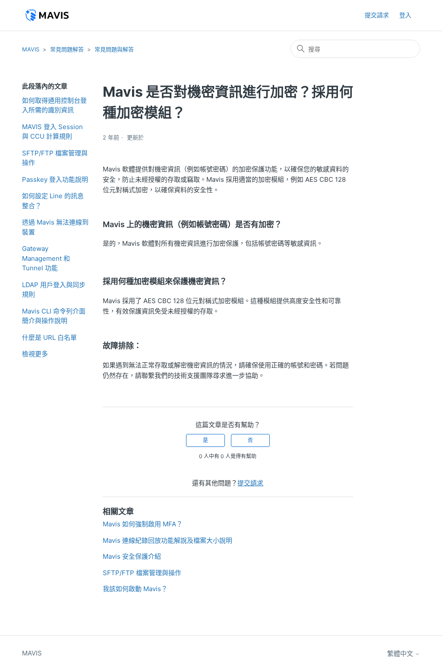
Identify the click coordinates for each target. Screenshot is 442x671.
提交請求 (377, 15)
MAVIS (30, 49)
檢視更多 (35, 354)
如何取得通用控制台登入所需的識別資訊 (54, 105)
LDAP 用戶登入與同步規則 (53, 290)
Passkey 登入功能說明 (55, 179)
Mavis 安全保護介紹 (132, 556)
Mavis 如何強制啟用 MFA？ (143, 524)
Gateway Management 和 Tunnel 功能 (46, 258)
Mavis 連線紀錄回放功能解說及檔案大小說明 (167, 540)
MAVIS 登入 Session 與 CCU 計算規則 (52, 132)
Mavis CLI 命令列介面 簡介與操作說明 (53, 316)
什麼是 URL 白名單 (49, 337)
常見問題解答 (67, 49)
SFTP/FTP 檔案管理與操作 (55, 158)
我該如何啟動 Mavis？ (135, 589)
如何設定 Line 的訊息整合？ (53, 201)
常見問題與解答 (114, 49)
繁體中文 (401, 653)
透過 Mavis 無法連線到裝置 (55, 227)
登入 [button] (405, 15)
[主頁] (46, 15)
